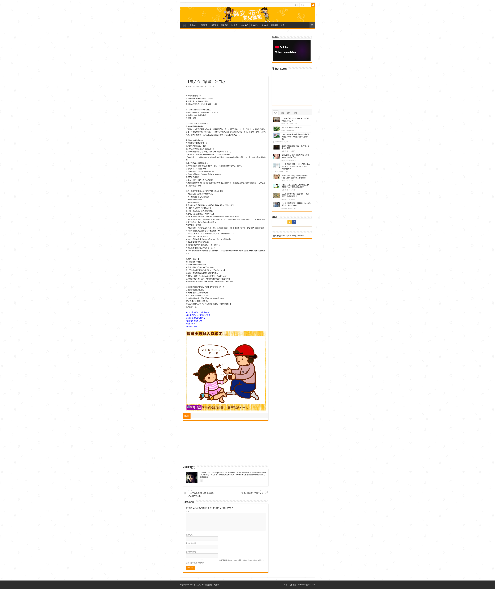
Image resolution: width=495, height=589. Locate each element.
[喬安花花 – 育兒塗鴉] (247, 14)
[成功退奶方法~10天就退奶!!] (276, 128)
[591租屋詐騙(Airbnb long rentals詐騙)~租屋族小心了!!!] (276, 119)
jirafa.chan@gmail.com (295, 236)
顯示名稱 (189, 535)
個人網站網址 (191, 552)
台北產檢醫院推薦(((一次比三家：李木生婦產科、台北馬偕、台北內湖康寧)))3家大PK (296, 166)
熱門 (275, 113)
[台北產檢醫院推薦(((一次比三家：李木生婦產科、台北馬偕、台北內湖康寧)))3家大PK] (276, 165)
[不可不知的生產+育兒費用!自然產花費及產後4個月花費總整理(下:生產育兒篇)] (276, 135)
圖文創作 (254, 25)
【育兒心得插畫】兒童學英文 (251, 492)
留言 (188, 511)
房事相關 (274, 25)
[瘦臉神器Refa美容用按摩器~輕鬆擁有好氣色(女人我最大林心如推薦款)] (276, 177)
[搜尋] (313, 5)
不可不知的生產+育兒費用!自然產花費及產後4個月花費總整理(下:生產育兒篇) (296, 136)
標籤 (295, 113)
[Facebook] (298, 5)
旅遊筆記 (244, 25)
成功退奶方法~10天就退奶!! (292, 127)
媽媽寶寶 (204, 25)
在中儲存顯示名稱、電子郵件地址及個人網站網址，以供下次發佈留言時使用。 (225, 561)
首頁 (185, 25)
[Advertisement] (226, 56)
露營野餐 (214, 25)
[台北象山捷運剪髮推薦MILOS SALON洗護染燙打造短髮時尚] (276, 204)
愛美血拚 (193, 25)
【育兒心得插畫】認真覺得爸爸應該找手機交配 (201, 493)
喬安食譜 (233, 25)
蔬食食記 (265, 25)
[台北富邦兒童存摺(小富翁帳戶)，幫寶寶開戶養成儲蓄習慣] (276, 195)
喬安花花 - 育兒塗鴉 (201, 585)
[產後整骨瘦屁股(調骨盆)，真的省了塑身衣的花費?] (276, 147)
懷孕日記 (224, 25)
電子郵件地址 (191, 543)
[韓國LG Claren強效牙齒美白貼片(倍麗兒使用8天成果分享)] (276, 156)
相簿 (282, 25)
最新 (282, 113)
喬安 (189, 87)
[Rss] (295, 5)
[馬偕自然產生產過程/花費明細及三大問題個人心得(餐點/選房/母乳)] (276, 186)
